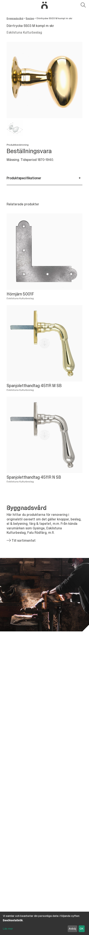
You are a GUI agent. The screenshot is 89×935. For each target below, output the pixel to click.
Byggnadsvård (15, 18)
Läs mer (8, 928)
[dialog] (44, 923)
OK (81, 928)
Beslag (30, 18)
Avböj (72, 928)
